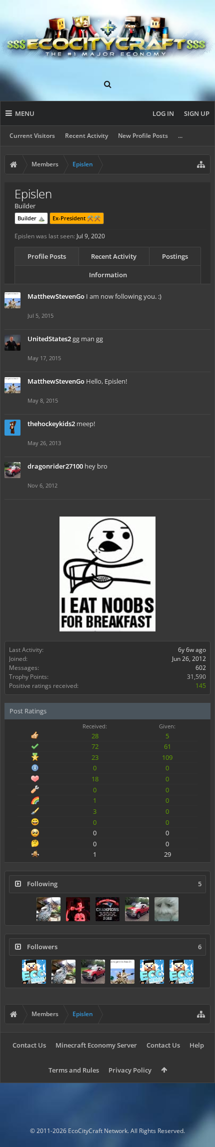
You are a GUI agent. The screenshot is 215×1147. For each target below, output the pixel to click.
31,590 (196, 676)
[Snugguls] (166, 909)
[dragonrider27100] (137, 909)
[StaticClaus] (78, 909)
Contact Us (29, 1045)
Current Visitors (32, 135)
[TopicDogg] (48, 909)
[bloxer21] (182, 972)
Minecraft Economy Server (96, 1045)
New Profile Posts (143, 135)
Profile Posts (47, 256)
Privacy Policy (130, 1070)
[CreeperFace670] (152, 972)
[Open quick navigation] (201, 164)
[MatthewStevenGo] (122, 972)
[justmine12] (34, 972)
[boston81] (108, 909)
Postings (175, 256)
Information (108, 274)
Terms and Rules (73, 1070)
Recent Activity (86, 135)
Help (197, 1045)
